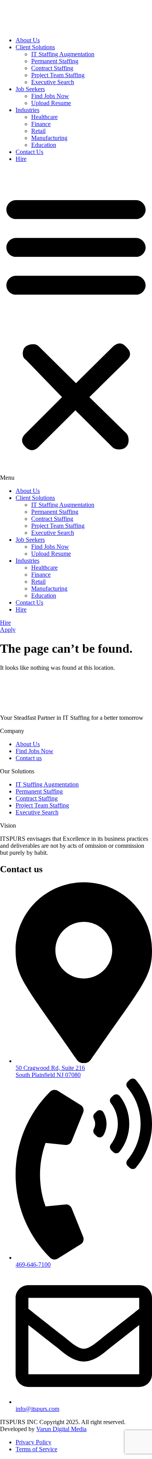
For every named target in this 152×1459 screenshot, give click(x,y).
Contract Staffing (52, 68)
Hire (21, 159)
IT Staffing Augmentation (62, 54)
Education (43, 145)
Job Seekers (30, 89)
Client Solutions (35, 47)
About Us (28, 40)
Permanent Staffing (54, 61)
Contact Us (29, 152)
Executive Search (52, 82)
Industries (27, 110)
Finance (41, 124)
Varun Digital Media (61, 1429)
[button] (76, 325)
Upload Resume (51, 103)
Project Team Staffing (58, 75)
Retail (38, 131)
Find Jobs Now (50, 96)
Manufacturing (49, 138)
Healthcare (44, 117)
